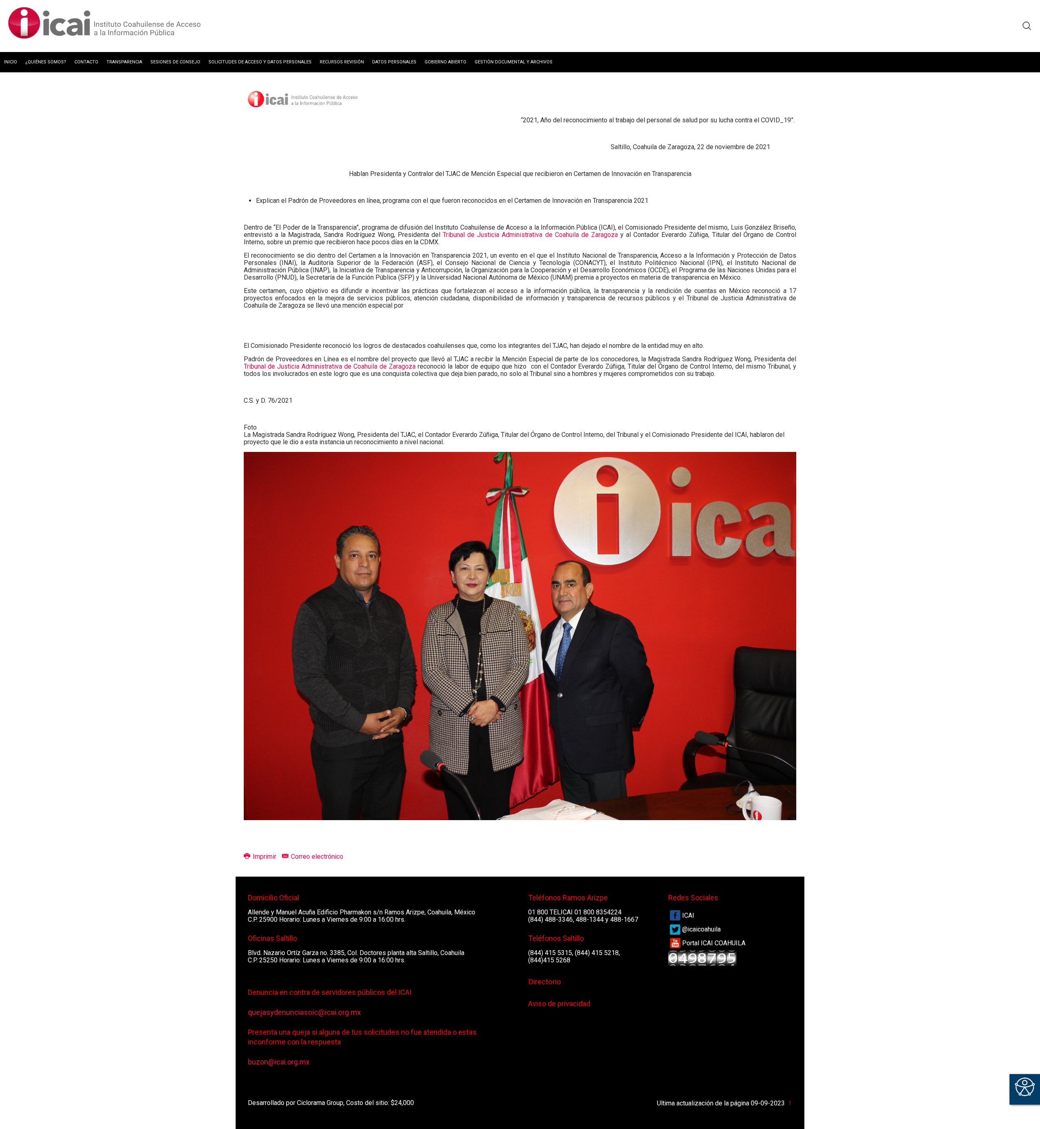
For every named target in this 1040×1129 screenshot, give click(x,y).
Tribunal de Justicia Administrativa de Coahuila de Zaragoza (530, 235)
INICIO (10, 62)
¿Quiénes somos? (45, 62)
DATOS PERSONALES (394, 62)
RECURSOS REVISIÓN (342, 62)
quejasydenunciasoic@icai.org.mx (304, 1012)
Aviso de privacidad (559, 1003)
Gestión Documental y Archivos (513, 62)
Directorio (544, 981)
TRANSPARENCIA (124, 62)
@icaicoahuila (701, 929)
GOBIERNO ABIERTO (445, 62)
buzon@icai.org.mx (279, 1061)
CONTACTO (86, 62)
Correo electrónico (316, 856)
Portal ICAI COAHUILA (713, 943)
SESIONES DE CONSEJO (175, 62)
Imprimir (264, 856)
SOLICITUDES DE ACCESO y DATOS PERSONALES (260, 62)
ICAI (688, 915)
